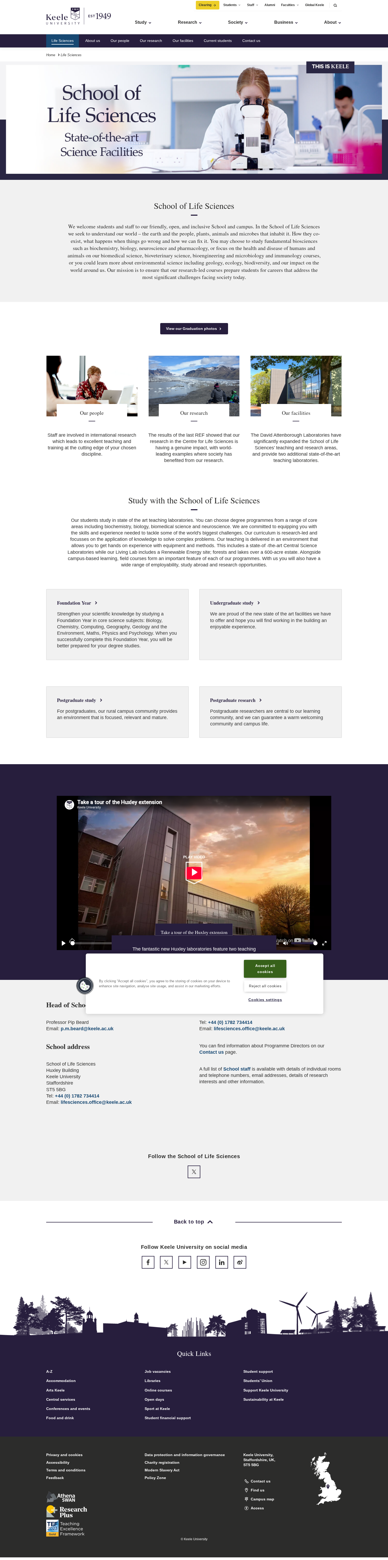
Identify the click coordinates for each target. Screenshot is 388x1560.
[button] (335, 5)
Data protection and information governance (185, 1455)
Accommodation (61, 1381)
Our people (120, 40)
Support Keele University (265, 1390)
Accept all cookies (265, 969)
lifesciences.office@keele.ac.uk (96, 1102)
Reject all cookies (265, 986)
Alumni (269, 5)
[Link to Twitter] (194, 1172)
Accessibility (57, 1462)
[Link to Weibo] (240, 1262)
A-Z (49, 1371)
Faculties (288, 5)
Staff (250, 5)
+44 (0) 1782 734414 (77, 1096)
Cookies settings (265, 1000)
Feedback (55, 1478)
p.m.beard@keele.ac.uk (87, 1028)
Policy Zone (155, 1478)
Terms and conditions (66, 1470)
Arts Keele (55, 1390)
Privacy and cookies (64, 1455)
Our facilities (183, 40)
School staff (236, 1069)
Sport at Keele (157, 1409)
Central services (60, 1399)
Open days (154, 1399)
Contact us (251, 40)
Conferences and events (68, 1409)
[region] (204, 984)
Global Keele (314, 5)
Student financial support (168, 1418)
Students (230, 5)
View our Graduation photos (192, 328)
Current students (218, 40)
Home (50, 55)
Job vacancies (158, 1371)
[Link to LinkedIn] (221, 1262)
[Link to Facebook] (148, 1262)
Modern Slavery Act (162, 1470)
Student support (258, 1371)
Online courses (158, 1390)
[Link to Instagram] (203, 1262)
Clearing (205, 5)
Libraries (152, 1381)
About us (92, 40)
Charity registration (162, 1462)
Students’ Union (257, 1381)
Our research (151, 40)
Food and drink (60, 1418)
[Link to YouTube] (184, 1262)
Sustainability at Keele (263, 1399)
